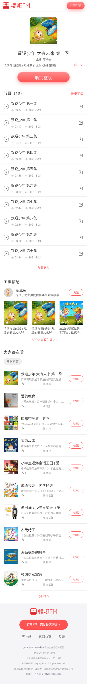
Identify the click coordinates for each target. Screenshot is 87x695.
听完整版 (43, 77)
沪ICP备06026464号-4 (33, 647)
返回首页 (45, 636)
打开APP (75, 6)
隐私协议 (56, 674)
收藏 (76, 378)
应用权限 (45, 674)
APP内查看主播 (42, 339)
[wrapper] (43, 347)
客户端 (26, 636)
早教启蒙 (13, 361)
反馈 (62, 636)
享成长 (47, 59)
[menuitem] (78, 65)
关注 (76, 292)
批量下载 (77, 94)
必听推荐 (43, 596)
